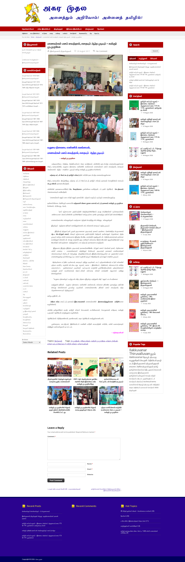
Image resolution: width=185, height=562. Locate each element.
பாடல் (24, 289)
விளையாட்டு (27, 322)
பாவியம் (65, 33)
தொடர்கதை (26, 266)
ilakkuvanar (136, 357)
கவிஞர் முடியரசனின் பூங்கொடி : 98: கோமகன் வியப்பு (150, 312)
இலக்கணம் (26, 193)
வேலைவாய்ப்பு (83, 33)
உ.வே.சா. (139, 378)
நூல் (153, 354)
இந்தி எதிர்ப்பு (27, 190)
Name (90, 464)
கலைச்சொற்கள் (28, 224)
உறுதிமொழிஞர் (27, 210)
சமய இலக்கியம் (35, 33)
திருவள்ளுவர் (147, 366)
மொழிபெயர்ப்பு (27, 317)
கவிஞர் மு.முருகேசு (98, 341)
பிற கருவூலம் (27, 297)
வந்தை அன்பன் (112, 341)
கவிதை (58, 33)
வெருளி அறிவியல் (28, 328)
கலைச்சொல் (134, 384)
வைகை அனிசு (135, 366)
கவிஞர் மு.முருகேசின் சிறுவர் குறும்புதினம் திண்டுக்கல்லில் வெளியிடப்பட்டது (59, 409)
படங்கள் (25, 277)
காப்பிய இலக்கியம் (28, 232)
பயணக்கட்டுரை (28, 286)
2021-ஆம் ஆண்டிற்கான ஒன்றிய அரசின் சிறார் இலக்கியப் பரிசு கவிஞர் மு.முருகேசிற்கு (85, 381)
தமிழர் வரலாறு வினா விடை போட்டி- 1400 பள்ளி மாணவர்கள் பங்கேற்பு (139, 532)
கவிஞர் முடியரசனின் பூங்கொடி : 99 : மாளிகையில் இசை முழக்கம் (149, 297)
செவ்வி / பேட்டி (27, 249)
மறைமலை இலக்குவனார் (139, 372)
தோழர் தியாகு (144, 384)
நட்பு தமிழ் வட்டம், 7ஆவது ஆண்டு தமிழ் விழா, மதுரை (151, 150)
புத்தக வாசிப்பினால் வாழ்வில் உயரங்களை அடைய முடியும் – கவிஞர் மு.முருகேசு (111, 409)
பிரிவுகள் (153, 58)
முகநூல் (25, 314)
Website (90, 474)
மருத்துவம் (26, 308)
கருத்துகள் (143, 58)
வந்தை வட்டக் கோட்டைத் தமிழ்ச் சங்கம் (62, 344)
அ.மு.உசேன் (75, 341)
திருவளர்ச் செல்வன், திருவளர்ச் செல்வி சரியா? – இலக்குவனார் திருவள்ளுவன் (151, 228)
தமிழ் (156, 366)
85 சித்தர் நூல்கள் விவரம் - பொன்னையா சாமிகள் (136, 511)
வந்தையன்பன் (83, 344)
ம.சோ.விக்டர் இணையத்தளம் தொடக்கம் (133, 521)
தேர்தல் (25, 263)
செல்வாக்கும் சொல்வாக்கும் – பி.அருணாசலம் (143, 63)
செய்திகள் (73, 33)
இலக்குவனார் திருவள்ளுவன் (60, 51)
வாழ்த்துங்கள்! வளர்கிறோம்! (129, 526)
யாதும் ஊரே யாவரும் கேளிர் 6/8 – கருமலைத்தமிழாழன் (64, 489)
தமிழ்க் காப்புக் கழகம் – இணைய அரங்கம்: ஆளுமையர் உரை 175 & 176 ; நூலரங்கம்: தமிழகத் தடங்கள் (145, 74)
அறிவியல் (24, 33)
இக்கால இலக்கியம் (74, 29)
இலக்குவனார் (27, 196)
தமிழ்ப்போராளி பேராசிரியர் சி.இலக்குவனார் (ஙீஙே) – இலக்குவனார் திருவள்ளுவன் (106, 489)
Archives (25, 339)
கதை (51, 33)
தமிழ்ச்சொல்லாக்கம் (137, 369)
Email (89, 469)
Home (32, 37)
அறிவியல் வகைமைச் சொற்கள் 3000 (146, 387)
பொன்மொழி (27, 306)
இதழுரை (25, 187)
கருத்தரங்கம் (27, 218)
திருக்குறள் (58, 29)
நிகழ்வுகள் (89, 29)
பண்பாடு (25, 283)
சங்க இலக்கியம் (44, 29)
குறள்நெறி (26, 235)
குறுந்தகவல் (27, 238)
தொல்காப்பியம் (28, 29)
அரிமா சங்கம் (85, 341)
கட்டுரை (44, 33)
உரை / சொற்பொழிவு (29, 207)
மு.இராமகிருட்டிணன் (29, 311)
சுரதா (131, 387)
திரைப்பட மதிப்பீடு (28, 261)
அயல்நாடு (26, 173)
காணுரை (26, 230)
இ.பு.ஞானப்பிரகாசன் (153, 369)
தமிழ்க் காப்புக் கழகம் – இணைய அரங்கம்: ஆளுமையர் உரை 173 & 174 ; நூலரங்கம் (142, 86)
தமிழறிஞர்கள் (27, 252)
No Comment (101, 51)
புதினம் (25, 300)
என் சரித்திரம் (155, 384)
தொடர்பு (96, 33)
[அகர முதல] (82, 22)
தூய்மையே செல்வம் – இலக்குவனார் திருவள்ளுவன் (149, 283)
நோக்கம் (100, 29)
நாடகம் (25, 272)
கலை (24, 221)
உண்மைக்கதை (27, 204)
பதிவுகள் (132, 58)
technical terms (150, 381)
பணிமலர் (26, 280)
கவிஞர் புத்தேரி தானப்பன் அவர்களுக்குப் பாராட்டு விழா (151, 121)
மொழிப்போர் (26, 320)
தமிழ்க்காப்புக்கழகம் (137, 375)
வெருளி (25, 325)
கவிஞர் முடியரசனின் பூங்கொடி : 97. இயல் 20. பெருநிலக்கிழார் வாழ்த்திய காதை (151, 326)
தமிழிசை (26, 255)
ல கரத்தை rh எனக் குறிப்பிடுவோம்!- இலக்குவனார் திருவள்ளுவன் (148, 244)
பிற (91, 33)
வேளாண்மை (27, 334)
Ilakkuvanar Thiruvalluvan (139, 352)
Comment (51, 436)
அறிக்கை (26, 176)
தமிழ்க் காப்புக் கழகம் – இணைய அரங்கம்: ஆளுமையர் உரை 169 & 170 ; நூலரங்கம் (150, 189)
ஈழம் (24, 201)
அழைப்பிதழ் (26, 182)
